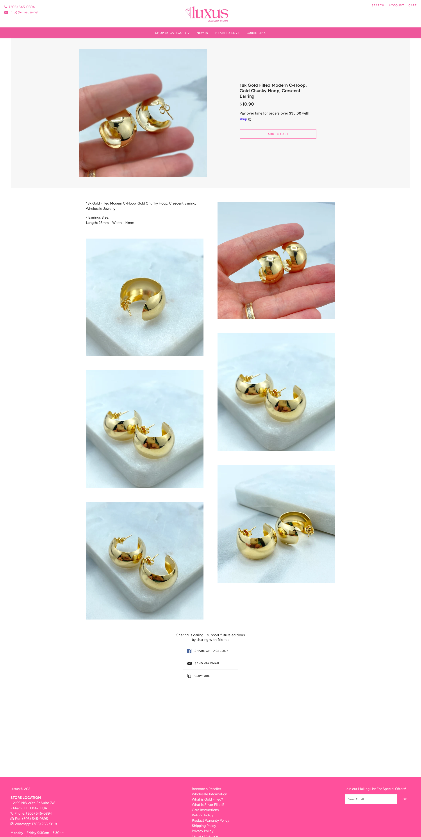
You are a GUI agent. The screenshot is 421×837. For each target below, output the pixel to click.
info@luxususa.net (24, 12)
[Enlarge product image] (143, 113)
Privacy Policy (202, 831)
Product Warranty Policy (210, 820)
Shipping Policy (204, 826)
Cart (413, 5)
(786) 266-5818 (44, 824)
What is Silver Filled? (208, 805)
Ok (405, 799)
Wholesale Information (209, 794)
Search (378, 5)
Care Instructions (205, 810)
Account (396, 5)
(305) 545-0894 (22, 7)
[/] (207, 13)
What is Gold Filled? (207, 799)
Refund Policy (203, 815)
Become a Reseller (206, 789)
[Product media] (144, 297)
